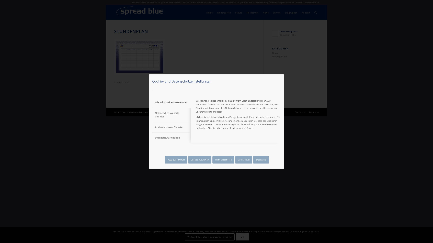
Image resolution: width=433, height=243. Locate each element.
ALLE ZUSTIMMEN (176, 159)
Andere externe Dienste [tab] (169, 127)
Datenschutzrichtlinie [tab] (167, 137)
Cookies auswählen (200, 159)
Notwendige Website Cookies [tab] (167, 114)
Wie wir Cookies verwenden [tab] (171, 102)
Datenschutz (244, 159)
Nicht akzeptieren (223, 159)
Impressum (261, 159)
